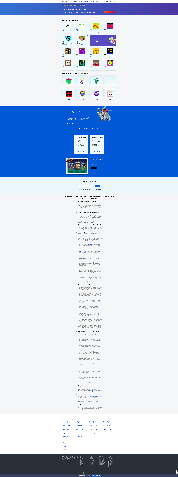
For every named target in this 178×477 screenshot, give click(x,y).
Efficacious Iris (79, 56)
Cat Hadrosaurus (93, 56)
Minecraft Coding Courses (83, 290)
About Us (81, 457)
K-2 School (110, 463)
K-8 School (110, 464)
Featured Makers (92, 461)
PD (108, 466)
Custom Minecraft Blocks (79, 419)
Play (76, 1)
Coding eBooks (82, 463)
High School (110, 461)
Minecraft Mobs (64, 441)
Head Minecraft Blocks (106, 426)
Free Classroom (110, 458)
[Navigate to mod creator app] (77, 165)
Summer (91, 464)
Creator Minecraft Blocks (66, 419)
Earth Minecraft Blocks (65, 429)
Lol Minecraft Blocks (92, 422)
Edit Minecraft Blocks (106, 419)
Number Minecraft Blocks (107, 429)
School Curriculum (111, 457)
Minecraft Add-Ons (65, 445)
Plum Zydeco (65, 56)
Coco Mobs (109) (73, 17)
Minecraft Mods (101, 464)
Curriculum (91, 457)
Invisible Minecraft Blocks (66, 425)
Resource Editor (97, 306)
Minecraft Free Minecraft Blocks (94, 426)
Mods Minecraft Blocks (92, 428)
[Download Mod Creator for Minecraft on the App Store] (94, 167)
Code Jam (100, 465)
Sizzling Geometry (80, 44)
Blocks (75, 5)
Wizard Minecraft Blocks (93, 425)
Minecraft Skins (64, 442)
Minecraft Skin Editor (102, 459)
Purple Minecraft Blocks (65, 436)
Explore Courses (71, 123)
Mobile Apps (82, 461)
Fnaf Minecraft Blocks (65, 426)
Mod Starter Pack (92, 390)
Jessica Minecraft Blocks (106, 428)
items (80, 251)
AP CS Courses (110, 462)
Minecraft (71, 5)
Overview (91, 456)
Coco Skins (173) (66, 17)
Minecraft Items (64, 446)
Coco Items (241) (81, 17)
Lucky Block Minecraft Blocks (107, 425)
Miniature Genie (65, 44)
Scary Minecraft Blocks (106, 433)
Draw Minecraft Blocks (79, 428)
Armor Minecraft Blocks (79, 432)
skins (100, 250)
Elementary (110, 459)
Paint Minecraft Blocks (65, 421)
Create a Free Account (96, 475)
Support (97, 1)
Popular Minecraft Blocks (79, 436)
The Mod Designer (90, 244)
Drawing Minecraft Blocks (79, 422)
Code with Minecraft (65, 449)
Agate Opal (106, 56)
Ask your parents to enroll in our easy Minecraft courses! (89, 183)
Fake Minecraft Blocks (78, 425)
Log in (114, 1)
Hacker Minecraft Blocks (93, 429)
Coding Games (101, 456)
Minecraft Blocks (78, 421)
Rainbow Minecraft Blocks (107, 422)
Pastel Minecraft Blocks (65, 433)
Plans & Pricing (92, 462)
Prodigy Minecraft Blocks (107, 432)
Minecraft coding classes (93, 213)
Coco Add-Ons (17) (96, 17)
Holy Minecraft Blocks (92, 433)
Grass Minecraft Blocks (92, 432)
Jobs (81, 460)
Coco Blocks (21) (88, 17)
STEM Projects (110, 468)
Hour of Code (101, 466)
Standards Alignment (111, 465)
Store (81, 464)
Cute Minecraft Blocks (92, 430)
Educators (86, 1)
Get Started (81, 151)
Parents (80, 1)
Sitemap (81, 462)
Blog (81, 456)
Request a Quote (111, 469)
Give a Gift (91, 458)
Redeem (91, 459)
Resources (92, 1)
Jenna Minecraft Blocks (79, 429)
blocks (86, 251)
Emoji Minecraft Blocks (65, 422)
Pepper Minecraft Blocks (106, 421)
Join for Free (108, 1)
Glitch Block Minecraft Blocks (66, 432)
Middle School (110, 460)
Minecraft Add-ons (102, 462)
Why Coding (92, 460)
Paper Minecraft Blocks (79, 433)
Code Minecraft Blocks (65, 428)
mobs (82, 251)
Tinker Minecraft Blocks (106, 430)
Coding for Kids (65, 5)
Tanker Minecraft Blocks (79, 430)
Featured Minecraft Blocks (79, 426)
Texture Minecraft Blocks (93, 419)
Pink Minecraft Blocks (65, 430)
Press (81, 459)
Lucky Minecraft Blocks (92, 421)
